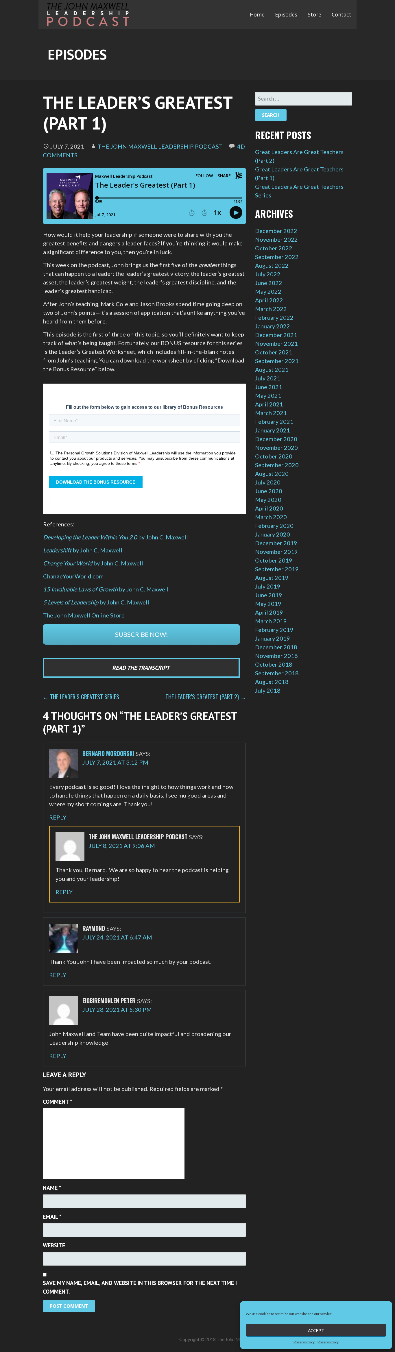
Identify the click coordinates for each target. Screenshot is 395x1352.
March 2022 (271, 308)
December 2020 (276, 438)
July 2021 (267, 378)
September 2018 (277, 672)
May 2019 (268, 603)
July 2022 (267, 274)
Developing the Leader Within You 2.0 (115, 537)
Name (52, 1188)
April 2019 (269, 612)
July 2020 (267, 482)
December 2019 (276, 542)
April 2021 (269, 404)
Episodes (286, 14)
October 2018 (273, 664)
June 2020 (268, 490)
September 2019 (277, 568)
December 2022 (276, 230)
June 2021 (268, 386)
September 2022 (277, 256)
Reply (57, 817)
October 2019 (273, 560)
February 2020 (274, 525)
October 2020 (273, 456)
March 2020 (271, 516)
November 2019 (276, 551)
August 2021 (272, 369)
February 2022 (274, 317)
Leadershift (58, 550)
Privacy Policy (304, 1342)
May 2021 (268, 395)
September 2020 (277, 464)
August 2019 (272, 577)
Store (314, 14)
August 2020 (272, 473)
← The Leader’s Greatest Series (81, 696)
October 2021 (273, 352)
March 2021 (271, 412)
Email (52, 1216)
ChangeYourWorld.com (73, 576)
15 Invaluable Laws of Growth (81, 589)
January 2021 (272, 430)
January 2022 (272, 326)
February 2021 (274, 421)
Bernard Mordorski (108, 753)
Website (54, 1245)
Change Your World (68, 563)
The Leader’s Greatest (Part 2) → (205, 696)
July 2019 (267, 586)
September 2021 (277, 360)
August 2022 (272, 265)
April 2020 (269, 508)
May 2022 (268, 291)
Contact (341, 14)
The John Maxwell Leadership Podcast (160, 146)
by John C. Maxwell (97, 550)
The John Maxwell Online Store (84, 615)
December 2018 (276, 646)
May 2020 (268, 499)
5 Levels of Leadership (71, 602)
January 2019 (272, 638)
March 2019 (271, 620)
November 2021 (276, 343)
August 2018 (272, 681)
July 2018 (267, 690)
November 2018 (276, 655)
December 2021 (276, 334)
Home (257, 14)
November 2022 (276, 239)
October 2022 (273, 248)
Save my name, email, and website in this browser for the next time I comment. (140, 1287)
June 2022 (268, 282)
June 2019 (268, 594)
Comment (57, 1101)
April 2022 (269, 300)
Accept (316, 1330)
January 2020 (272, 534)
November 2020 (276, 447)
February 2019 (274, 629)
